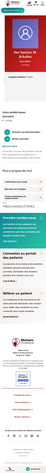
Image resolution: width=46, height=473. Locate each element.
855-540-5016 (9, 146)
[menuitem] (23, 395)
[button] (36, 3)
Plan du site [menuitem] (23, 456)
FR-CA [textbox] (36, 5)
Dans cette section (11, 10)
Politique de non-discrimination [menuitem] (23, 449)
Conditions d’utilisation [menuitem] (23, 452)
